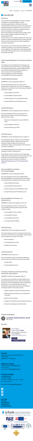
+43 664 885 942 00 (6, 376)
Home (11, 10)
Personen (4, 399)
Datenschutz (5, 404)
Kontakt (3, 401)
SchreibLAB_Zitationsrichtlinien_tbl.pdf (18, 318)
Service (23, 10)
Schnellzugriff (27, 1)
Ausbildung (17, 10)
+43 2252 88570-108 (15, 365)
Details (14, 338)
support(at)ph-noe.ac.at (16, 384)
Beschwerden (5, 402)
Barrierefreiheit (6, 406)
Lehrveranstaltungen (18, 340)
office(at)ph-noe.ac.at (15, 369)
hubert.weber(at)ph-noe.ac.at (8, 161)
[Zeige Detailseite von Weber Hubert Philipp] (6, 333)
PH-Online (16, 1)
